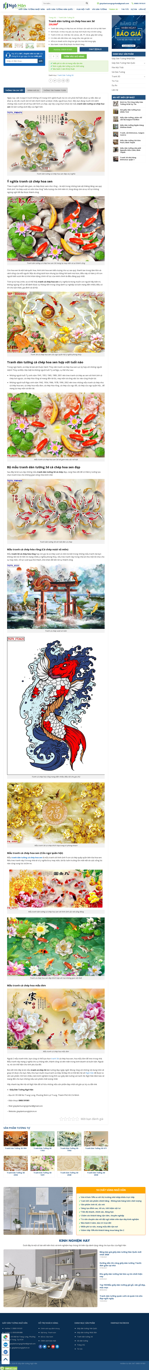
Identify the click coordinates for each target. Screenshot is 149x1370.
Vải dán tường (82, 1341)
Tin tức (80, 1349)
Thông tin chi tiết (14, 90)
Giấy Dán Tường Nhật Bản (32, 9)
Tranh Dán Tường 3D (66, 17)
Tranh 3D (113, 9)
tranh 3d (55, 1058)
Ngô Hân (90, 1073)
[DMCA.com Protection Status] (8, 1368)
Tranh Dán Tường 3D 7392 (69, 1149)
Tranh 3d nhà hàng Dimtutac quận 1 (128, 158)
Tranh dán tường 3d (85, 1337)
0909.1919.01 (17, 1328)
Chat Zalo (5, 1347)
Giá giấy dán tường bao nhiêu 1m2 (130, 111)
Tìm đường (5, 1340)
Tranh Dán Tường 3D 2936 (16, 1174)
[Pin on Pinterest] (63, 81)
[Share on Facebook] (51, 81)
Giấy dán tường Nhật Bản (87, 1332)
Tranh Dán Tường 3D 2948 (69, 1174)
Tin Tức (125, 9)
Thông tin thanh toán (54, 90)
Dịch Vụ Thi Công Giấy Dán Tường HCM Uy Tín (131, 103)
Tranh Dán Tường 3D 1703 (43, 1149)
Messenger (5, 1355)
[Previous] (7, 28)
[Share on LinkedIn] (67, 81)
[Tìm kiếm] (87, 3)
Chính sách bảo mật (48, 1341)
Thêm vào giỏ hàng (74, 56)
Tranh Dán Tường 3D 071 (96, 1148)
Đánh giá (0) (33, 90)
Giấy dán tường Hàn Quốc (87, 1328)
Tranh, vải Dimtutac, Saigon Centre (132, 134)
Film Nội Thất (83, 9)
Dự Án (134, 9)
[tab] (14, 90)
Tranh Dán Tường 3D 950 (16, 1148)
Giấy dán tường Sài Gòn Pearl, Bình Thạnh (130, 141)
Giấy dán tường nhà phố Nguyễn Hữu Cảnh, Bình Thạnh (130, 150)
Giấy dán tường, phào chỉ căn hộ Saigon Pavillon (131, 118)
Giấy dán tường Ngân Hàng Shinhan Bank (132, 126)
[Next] (41, 28)
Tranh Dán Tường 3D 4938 (96, 1174)
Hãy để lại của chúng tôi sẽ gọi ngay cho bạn (27, 54)
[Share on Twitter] (55, 81)
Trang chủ (52, 17)
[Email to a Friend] (59, 81)
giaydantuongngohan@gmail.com (23, 1344)
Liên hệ (142, 9)
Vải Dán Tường (99, 9)
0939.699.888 (17, 1332)
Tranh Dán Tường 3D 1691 (43, 1174)
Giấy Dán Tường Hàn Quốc (60, 9)
